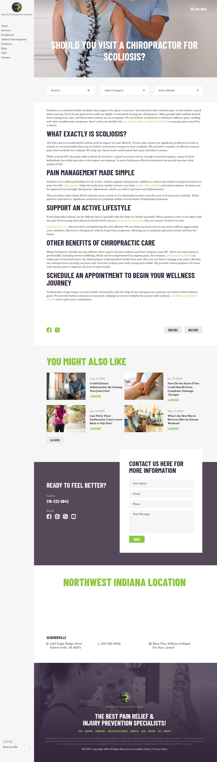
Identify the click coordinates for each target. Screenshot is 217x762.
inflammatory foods (179, 255)
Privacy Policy (160, 749)
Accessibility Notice (141, 749)
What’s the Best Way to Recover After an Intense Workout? (183, 419)
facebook (49, 329)
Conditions (7, 35)
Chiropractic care (57, 226)
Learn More (95, 396)
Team (4, 26)
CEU (4, 53)
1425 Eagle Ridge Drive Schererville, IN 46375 (66, 645)
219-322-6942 (198, 9)
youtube (65, 516)
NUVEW (86, 749)
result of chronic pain (130, 220)
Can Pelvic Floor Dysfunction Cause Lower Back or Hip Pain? (106, 419)
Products (6, 44)
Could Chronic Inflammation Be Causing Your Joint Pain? (106, 387)
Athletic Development (14, 39)
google (57, 516)
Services (6, 30)
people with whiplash (148, 185)
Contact (5, 57)
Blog (4, 48)
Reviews (151, 731)
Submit (136, 539)
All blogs (55, 439)
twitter (57, 329)
